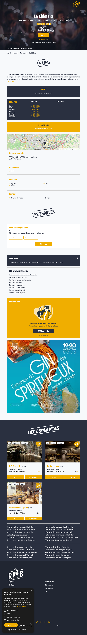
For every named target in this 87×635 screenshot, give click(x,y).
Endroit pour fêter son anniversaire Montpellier (23, 275)
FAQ (46, 591)
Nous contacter (49, 588)
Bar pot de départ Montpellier (18, 277)
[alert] (18, 610)
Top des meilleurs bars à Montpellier (20, 280)
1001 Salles (12, 585)
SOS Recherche (43, 331)
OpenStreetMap (69, 149)
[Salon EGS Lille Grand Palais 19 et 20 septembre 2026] (43, 376)
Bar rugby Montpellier (15, 282)
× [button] (31, 590)
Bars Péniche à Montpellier (17, 292)
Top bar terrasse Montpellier (17, 290)
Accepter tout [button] (11, 625)
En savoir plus (21, 606)
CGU (46, 625)
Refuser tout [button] (25, 625)
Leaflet (61, 149)
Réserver (43, 244)
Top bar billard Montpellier (17, 287)
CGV (58, 625)
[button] (10, 452)
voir (16, 477)
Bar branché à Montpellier (17, 285)
